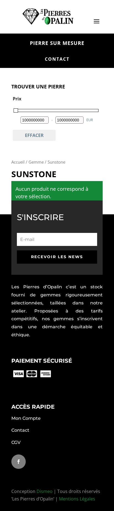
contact (57, 59)
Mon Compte (26, 418)
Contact (20, 430)
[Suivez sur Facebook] (18, 461)
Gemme (36, 162)
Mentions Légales (77, 499)
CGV (15, 442)
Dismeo (45, 491)
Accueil (18, 162)
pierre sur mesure (57, 43)
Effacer (34, 135)
